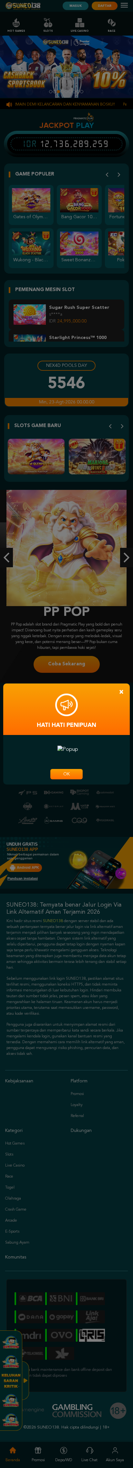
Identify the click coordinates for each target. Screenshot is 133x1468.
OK (66, 774)
